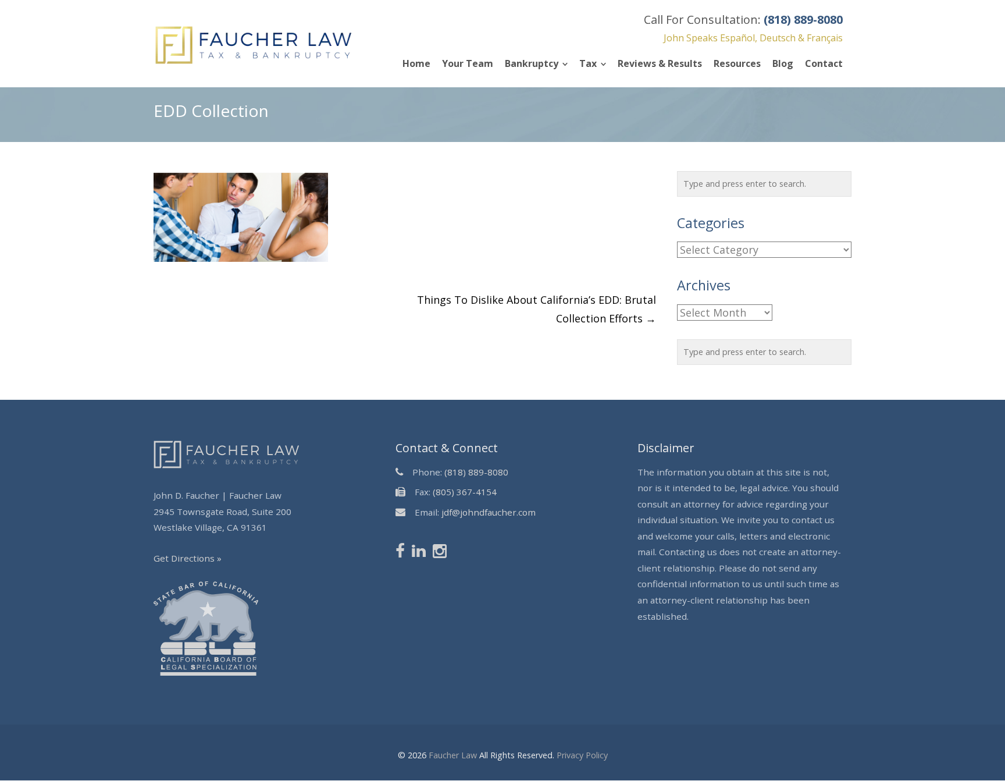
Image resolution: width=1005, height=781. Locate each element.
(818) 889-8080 (476, 472)
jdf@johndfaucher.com (488, 512)
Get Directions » (188, 558)
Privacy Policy (582, 755)
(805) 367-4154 (465, 492)
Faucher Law (453, 755)
